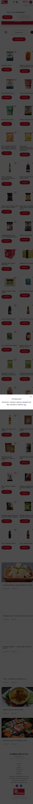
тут (24, 405)
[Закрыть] (31, 396)
